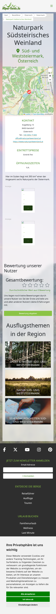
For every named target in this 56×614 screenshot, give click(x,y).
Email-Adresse (28, 464)
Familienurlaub (28, 523)
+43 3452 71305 (30, 135)
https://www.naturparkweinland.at (28, 141)
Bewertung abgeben (28, 313)
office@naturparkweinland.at (28, 138)
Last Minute (28, 532)
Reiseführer (16, 15)
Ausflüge (28, 498)
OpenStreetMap (38, 114)
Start (6, 15)
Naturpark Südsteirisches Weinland (18, 19)
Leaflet (27, 114)
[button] (29, 92)
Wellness (28, 528)
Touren (28, 502)
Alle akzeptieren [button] (28, 594)
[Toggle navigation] (51, 6)
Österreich (28, 15)
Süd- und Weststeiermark (27, 53)
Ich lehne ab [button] (28, 599)
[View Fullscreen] (50, 70)
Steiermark (40, 15)
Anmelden (29, 476)
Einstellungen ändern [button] (28, 605)
